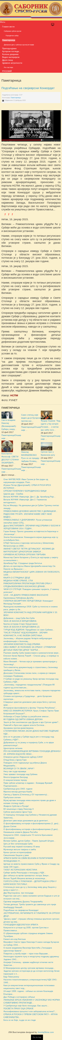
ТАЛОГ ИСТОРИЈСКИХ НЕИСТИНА (20, 870)
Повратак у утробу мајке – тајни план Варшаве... (26, 953)
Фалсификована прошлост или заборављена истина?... (29, 1011)
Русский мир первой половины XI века (21, 846)
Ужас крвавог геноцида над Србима (20, 774)
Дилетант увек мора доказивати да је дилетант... (26, 820)
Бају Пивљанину (11, 977)
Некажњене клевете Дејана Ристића (20, 832)
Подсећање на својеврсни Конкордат (29, 88)
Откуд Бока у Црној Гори (15, 760)
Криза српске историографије (17, 852)
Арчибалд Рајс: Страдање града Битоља (22, 563)
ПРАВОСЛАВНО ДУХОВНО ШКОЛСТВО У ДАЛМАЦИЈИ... (30, 511)
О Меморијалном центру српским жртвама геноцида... (29, 968)
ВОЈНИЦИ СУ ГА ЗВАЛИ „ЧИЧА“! (18, 768)
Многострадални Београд (15, 777)
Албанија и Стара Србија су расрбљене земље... (26, 716)
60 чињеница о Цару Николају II (18, 809)
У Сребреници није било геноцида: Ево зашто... (26, 1005)
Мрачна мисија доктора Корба (17, 791)
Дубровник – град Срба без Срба (19, 618)
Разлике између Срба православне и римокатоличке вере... (31, 653)
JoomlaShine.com (45, 1032)
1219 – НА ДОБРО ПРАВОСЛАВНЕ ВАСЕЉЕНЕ (25, 595)
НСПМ (14, 395)
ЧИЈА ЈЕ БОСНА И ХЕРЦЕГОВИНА (19, 621)
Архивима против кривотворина (18, 728)
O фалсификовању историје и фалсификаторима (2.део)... (31, 829)
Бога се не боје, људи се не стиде (19, 1020)
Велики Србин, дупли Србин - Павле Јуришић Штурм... (29, 841)
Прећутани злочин (12, 797)
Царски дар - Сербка (13, 494)
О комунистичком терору (15, 780)
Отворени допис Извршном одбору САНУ (23, 757)
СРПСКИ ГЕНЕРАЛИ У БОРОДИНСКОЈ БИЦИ (24, 491)
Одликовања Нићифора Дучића (18, 598)
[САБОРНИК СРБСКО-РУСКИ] (31, 10)
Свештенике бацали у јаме (16, 855)
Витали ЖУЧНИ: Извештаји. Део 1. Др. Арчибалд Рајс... (29, 496)
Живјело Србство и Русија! (16, 806)
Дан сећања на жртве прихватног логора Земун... (26, 875)
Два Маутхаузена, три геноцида (18, 893)
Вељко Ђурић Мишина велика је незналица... (25, 878)
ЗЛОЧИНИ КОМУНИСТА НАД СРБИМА (21, 644)
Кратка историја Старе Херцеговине (20, 624)
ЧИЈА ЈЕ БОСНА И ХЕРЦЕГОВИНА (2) (21, 627)
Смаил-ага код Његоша (14, 939)
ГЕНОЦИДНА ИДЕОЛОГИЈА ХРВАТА (20, 924)
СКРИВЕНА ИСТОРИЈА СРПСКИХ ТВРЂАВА (24, 554)
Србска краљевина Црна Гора (17, 812)
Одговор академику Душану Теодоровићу (23, 901)
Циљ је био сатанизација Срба (18, 843)
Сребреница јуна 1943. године (17, 789)
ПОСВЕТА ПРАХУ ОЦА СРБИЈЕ (18, 1008)
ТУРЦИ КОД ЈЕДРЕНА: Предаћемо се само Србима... (28, 630)
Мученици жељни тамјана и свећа (19, 849)
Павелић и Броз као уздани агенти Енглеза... (24, 725)
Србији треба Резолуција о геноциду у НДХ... (24, 872)
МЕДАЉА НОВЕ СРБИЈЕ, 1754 (18, 580)
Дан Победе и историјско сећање (19, 997)
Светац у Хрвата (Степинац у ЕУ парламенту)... (26, 794)
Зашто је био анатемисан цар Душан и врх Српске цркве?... (31, 722)
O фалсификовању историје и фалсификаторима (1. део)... (31, 823)
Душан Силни (9, 826)
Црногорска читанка (12, 748)
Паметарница (16, 97)
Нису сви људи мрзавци (14, 771)
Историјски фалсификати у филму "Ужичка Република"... (30, 708)
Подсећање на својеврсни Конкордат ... (23, 910)
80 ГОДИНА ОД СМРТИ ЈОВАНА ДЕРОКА (23, 719)
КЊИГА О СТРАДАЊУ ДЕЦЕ (16, 577)
